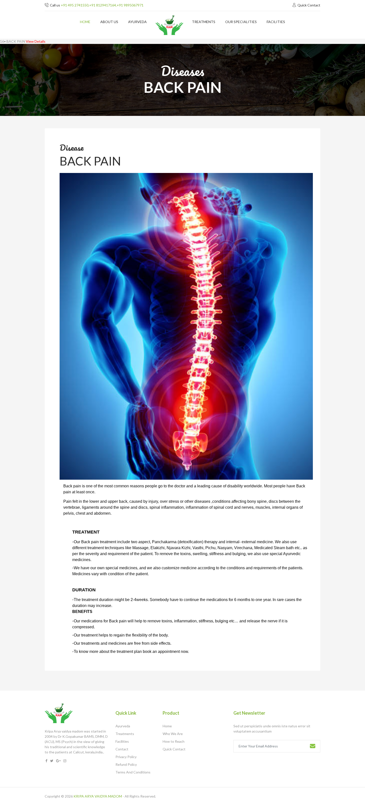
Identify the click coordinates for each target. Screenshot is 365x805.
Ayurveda (122, 726)
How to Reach (173, 741)
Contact (121, 749)
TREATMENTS (203, 22)
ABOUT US (109, 22)
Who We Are (173, 734)
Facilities (122, 741)
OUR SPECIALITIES (241, 22)
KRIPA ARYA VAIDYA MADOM (97, 796)
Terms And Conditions (132, 772)
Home (85, 22)
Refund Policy (126, 764)
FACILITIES (276, 22)
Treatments (124, 734)
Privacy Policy (126, 757)
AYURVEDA (137, 22)
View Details (35, 41)
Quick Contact (308, 5)
